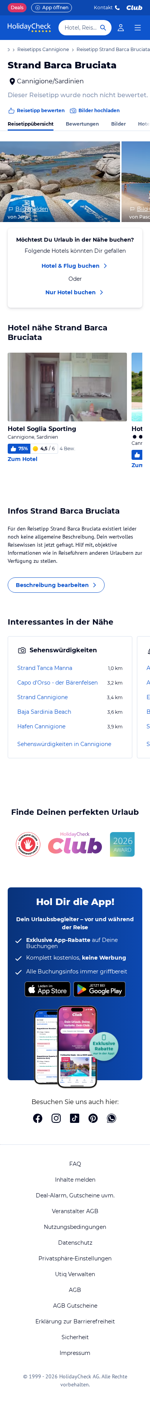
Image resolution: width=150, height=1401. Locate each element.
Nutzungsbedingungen (75, 1227)
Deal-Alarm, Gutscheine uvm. (75, 1195)
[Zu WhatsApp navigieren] (111, 1119)
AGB (75, 1290)
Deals (17, 7)
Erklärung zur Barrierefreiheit (75, 1321)
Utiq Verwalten (75, 1274)
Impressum (75, 1353)
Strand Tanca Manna (44, 668)
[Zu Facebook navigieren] (38, 1119)
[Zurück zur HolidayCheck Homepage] (29, 27)
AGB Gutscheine (75, 1305)
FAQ (75, 1164)
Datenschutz (75, 1242)
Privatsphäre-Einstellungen (75, 1258)
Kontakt (103, 7)
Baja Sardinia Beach (44, 711)
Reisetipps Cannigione (43, 49)
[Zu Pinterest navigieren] (93, 1119)
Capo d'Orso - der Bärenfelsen (57, 682)
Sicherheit (75, 1337)
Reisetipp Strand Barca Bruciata (113, 49)
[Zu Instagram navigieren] (56, 1119)
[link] (120, 27)
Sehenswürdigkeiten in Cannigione (64, 744)
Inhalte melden (75, 1179)
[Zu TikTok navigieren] (74, 1119)
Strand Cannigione (42, 697)
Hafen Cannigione (41, 726)
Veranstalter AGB (75, 1211)
